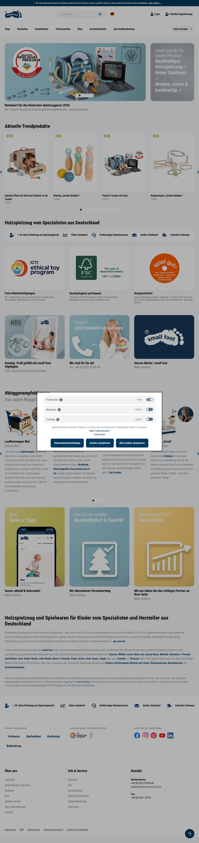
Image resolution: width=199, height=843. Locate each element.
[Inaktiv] (149, 409)
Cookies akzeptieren (100, 443)
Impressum (99, 434)
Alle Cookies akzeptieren (132, 443)
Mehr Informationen (99, 430)
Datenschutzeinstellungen (67, 443)
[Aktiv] (149, 399)
